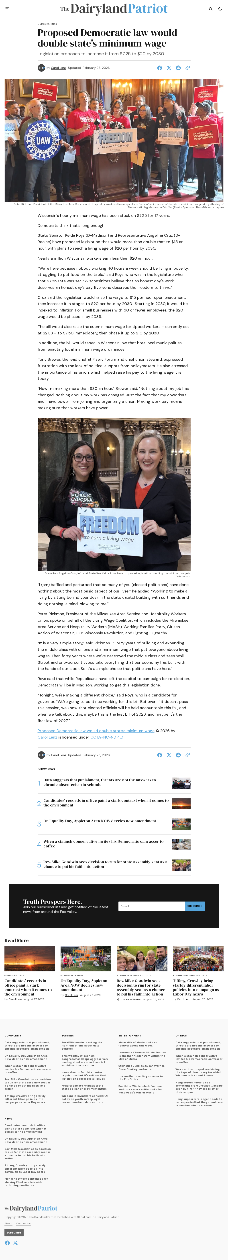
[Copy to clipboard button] (187, 68)
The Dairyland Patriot (105, 1217)
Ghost (81, 1217)
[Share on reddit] (178, 68)
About (8, 1223)
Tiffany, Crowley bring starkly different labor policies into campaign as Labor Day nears (24, 1099)
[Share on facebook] (160, 68)
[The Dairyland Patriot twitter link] (14, 1243)
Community (69, 976)
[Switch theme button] (220, 8)
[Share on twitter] (169, 68)
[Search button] (210, 8)
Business (67, 1035)
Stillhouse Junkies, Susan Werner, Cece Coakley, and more (141, 1067)
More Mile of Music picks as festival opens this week (137, 1044)
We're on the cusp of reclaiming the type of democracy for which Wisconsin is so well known (198, 1072)
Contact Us (23, 1223)
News (43, 24)
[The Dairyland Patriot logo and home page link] (114, 9)
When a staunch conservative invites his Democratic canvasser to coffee (28, 1069)
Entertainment (129, 1035)
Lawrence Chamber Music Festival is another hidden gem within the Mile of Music (142, 1056)
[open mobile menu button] (7, 9)
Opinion (181, 1035)
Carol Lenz (58, 68)
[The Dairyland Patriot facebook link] (7, 1243)
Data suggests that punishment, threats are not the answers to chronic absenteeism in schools (27, 1045)
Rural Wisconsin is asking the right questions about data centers (81, 1045)
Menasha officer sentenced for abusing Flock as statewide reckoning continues (26, 1182)
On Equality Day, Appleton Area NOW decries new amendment (25, 1057)
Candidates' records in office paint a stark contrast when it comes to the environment (25, 1128)
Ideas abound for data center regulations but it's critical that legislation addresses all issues (83, 1075)
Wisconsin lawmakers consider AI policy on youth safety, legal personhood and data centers (84, 1099)
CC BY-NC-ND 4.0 (106, 737)
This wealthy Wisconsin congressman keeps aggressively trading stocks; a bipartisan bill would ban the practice (84, 1060)
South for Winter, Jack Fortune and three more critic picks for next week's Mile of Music (140, 1089)
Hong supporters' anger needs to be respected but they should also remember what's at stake (199, 1102)
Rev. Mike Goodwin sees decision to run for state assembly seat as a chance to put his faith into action (27, 1084)
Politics (52, 24)
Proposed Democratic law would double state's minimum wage (96, 730)
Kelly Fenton (133, 999)
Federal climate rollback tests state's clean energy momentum (83, 1087)
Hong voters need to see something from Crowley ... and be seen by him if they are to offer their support (199, 1087)
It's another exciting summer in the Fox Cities (140, 1078)
